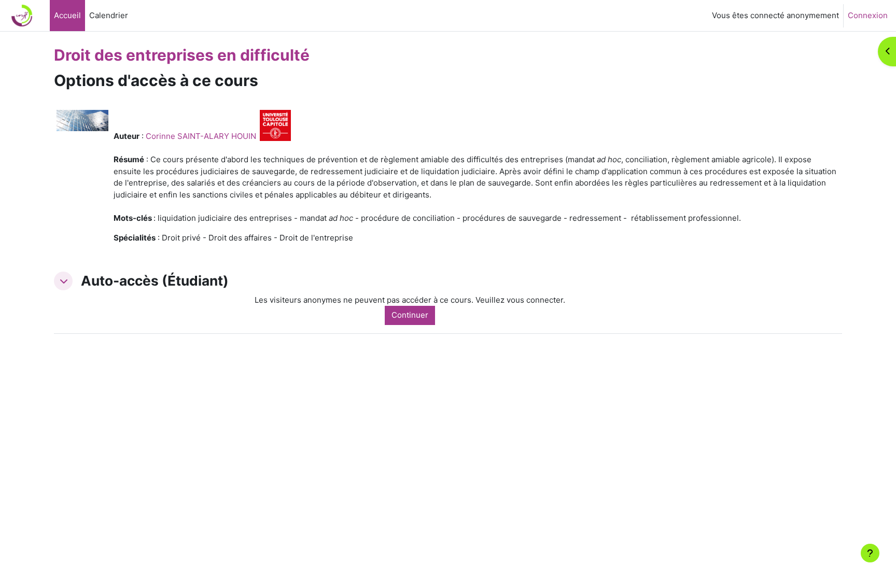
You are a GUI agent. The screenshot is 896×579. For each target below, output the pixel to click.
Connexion (868, 15)
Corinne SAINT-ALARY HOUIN (201, 136)
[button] (63, 281)
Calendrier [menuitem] (108, 15)
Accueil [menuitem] (67, 15)
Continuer (409, 315)
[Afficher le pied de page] (870, 553)
